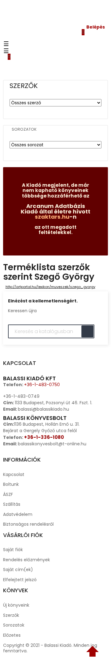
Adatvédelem (17, 514)
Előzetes (12, 635)
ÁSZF (8, 494)
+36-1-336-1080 (44, 437)
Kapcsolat (13, 474)
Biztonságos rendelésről (28, 524)
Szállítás (11, 504)
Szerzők (11, 615)
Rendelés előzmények (26, 560)
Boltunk (11, 484)
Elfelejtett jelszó (20, 580)
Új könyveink (16, 605)
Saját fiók (13, 550)
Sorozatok (24, 129)
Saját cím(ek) (18, 569)
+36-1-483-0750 (42, 385)
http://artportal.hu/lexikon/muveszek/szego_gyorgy (50, 286)
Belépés (95, 27)
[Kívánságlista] (78, 38)
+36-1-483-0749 (21, 396)
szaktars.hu (52, 217)
